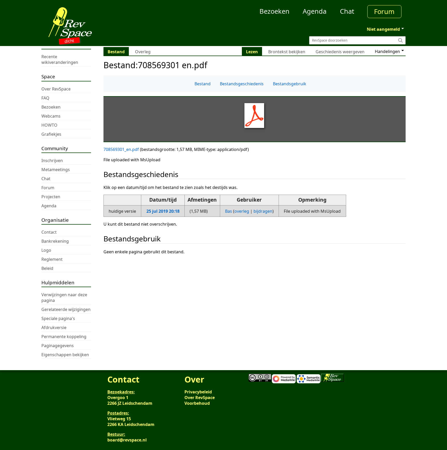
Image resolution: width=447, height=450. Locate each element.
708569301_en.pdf (121, 149)
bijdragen (263, 211)
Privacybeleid (198, 392)
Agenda (314, 11)
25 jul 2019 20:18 (163, 211)
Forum (384, 11)
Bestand (203, 84)
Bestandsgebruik (289, 84)
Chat (347, 11)
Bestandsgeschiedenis (242, 84)
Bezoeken (274, 11)
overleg (241, 211)
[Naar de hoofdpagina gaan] (86, 22)
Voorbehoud (197, 403)
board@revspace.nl (127, 440)
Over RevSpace (199, 397)
